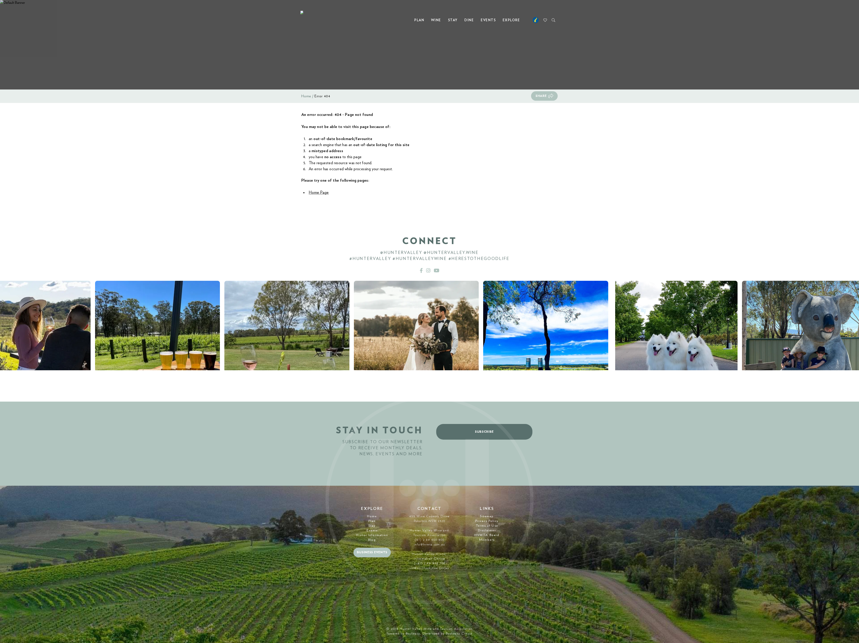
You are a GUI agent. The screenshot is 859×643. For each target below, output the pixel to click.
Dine (469, 20)
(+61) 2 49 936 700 (429, 563)
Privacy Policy (486, 521)
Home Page (319, 193)
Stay (453, 20)
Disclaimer (487, 530)
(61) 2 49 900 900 (429, 539)
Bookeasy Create (459, 633)
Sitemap (487, 516)
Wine (436, 20)
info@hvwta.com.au (429, 544)
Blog (372, 539)
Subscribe (484, 431)
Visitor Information (372, 535)
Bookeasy (413, 633)
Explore (511, 20)
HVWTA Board (486, 535)
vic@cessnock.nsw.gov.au (429, 568)
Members (487, 539)
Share (541, 96)
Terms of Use (487, 525)
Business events (372, 552)
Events (488, 20)
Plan (419, 20)
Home (306, 96)
